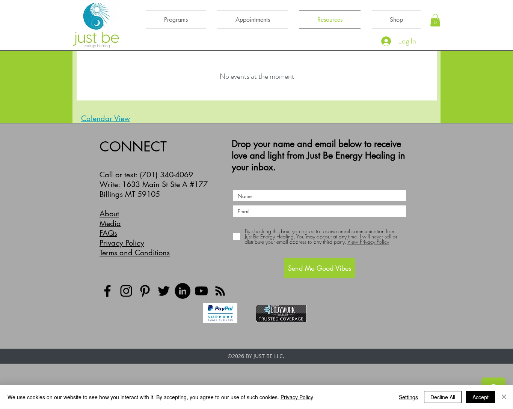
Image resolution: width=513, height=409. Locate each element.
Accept (480, 397)
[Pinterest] (145, 291)
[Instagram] (126, 291)
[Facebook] (107, 291)
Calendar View (105, 118)
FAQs (108, 233)
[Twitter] (164, 291)
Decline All (442, 397)
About (109, 214)
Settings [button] (408, 397)
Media (110, 223)
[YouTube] (201, 291)
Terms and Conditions (135, 253)
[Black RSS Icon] (220, 291)
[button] (435, 20)
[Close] (503, 397)
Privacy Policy (122, 243)
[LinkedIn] (182, 291)
